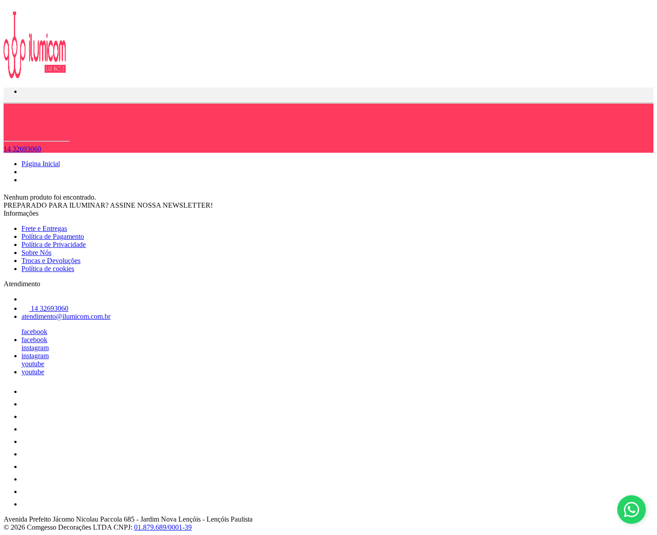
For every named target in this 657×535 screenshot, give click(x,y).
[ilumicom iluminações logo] (37, 76)
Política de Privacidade (53, 244)
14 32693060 (22, 149)
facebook (34, 331)
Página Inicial (40, 163)
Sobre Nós (36, 252)
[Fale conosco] (631, 509)
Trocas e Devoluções (50, 260)
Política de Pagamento (52, 236)
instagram (35, 347)
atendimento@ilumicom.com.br (65, 316)
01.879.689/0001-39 (163, 527)
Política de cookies (47, 268)
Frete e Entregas (44, 228)
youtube (32, 364)
